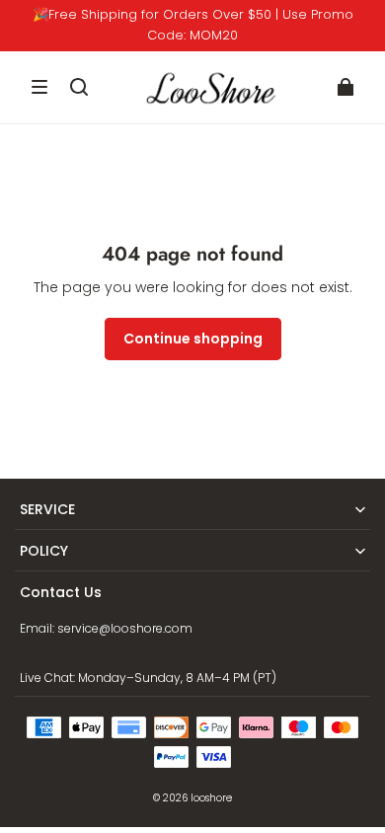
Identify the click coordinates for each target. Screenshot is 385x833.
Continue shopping (193, 338)
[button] (39, 87)
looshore (211, 798)
